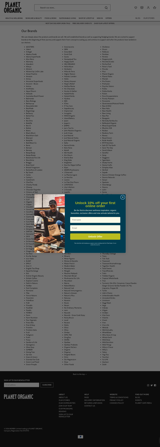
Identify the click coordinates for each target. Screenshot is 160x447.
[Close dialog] (123, 197)
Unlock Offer (95, 236)
